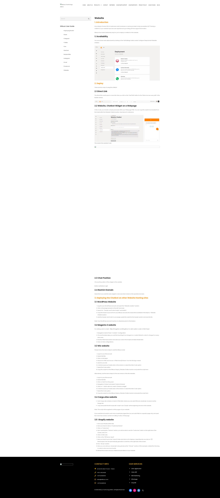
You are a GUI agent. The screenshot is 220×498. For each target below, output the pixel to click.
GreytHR (133, 483)
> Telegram (66, 38)
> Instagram (66, 58)
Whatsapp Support (121, 5)
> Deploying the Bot (68, 30)
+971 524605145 (101, 483)
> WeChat (66, 50)
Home (84, 5)
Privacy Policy (143, 5)
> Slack (65, 34)
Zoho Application (136, 468)
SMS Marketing (135, 476)
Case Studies (151, 5)
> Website (66, 70)
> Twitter (65, 42)
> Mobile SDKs (67, 54)
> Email (65, 62)
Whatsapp (134, 479)
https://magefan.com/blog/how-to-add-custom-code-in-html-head (129, 329)
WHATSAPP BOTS (133, 5)
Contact (105, 5)
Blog (158, 5)
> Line (64, 46)
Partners (112, 5)
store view (107, 335)
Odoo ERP (134, 472)
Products (97, 5)
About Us (90, 5)
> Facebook (66, 66)
